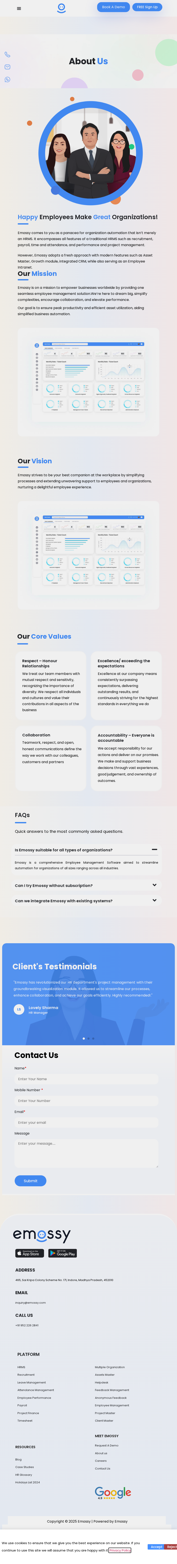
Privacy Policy (120, 1550)
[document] (88, 782)
